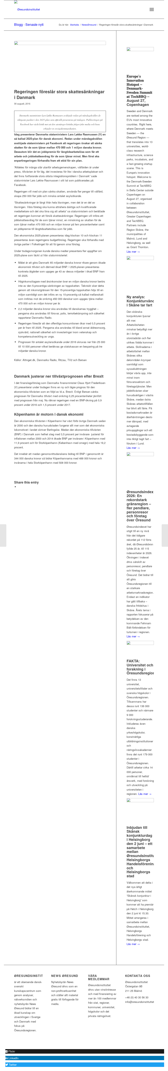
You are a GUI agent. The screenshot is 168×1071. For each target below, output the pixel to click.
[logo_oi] (27, 9)
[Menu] (152, 9)
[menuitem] (143, 9)
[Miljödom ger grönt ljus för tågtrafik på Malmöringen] (165, 535)
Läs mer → (133, 251)
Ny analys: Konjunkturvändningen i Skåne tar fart (147, 301)
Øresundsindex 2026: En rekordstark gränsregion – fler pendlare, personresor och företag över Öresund (140, 506)
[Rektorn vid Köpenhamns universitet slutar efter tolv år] (3, 535)
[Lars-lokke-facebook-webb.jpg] (60, 64)
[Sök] (143, 9)
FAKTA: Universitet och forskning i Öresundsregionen (143, 667)
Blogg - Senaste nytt (28, 24)
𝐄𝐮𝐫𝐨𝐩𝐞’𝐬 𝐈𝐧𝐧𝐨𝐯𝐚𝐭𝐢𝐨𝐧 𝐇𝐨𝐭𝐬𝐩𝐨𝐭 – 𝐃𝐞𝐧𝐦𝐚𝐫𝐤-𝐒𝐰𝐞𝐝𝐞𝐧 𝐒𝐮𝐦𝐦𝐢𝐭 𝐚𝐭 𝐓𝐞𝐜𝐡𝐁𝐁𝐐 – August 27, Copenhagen (139, 90)
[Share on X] (19, 487)
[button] (10, 1051)
